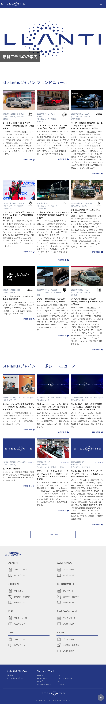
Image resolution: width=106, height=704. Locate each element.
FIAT (59, 675)
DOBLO (74, 295)
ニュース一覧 (53, 534)
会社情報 (10, 675)
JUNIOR (40, 121)
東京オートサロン (57, 467)
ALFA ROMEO (42, 678)
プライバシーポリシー (62, 700)
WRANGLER (75, 119)
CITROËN (40, 681)
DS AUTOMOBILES (44, 684)
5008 (53, 292)
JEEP (60, 681)
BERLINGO (21, 116)
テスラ (87, 467)
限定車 (5, 119)
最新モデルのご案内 (20, 57)
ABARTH (40, 675)
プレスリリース (20, 569)
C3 (86, 206)
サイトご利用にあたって (15, 678)
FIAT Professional (65, 678)
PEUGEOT (61, 684)
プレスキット (19, 591)
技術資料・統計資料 (22, 596)
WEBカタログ (19, 575)
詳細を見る (28, 160)
